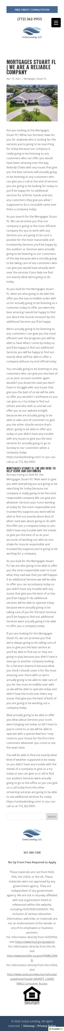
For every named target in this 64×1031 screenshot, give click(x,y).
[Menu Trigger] (56, 22)
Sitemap (28, 1026)
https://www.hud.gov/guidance (35, 942)
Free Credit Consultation (32, 9)
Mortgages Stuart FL (35, 78)
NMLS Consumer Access (32, 983)
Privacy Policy (46, 1026)
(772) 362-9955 (29, 19)
